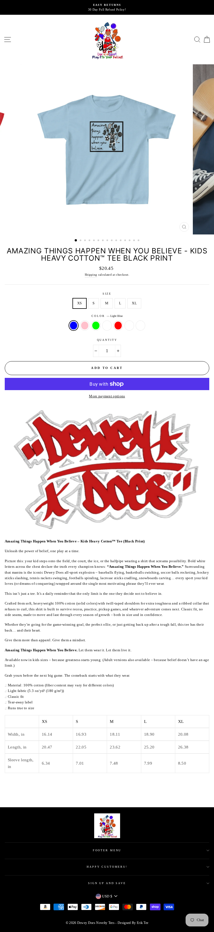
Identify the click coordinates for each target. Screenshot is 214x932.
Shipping (91, 274)
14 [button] (134, 240)
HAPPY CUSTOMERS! (107, 866)
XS (79, 303)
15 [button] (139, 240)
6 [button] (99, 240)
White (140, 325)
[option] (107, 7)
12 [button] (125, 240)
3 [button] (85, 240)
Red (118, 325)
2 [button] (81, 240)
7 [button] (103, 240)
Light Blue (73, 325)
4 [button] (90, 240)
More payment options (107, 396)
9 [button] (112, 240)
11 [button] (121, 240)
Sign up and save (107, 883)
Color (106, 315)
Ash (107, 325)
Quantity (107, 339)
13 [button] (130, 240)
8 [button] (107, 240)
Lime (95, 325)
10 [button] (116, 240)
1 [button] (76, 240)
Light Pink (84, 325)
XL (134, 303)
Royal (129, 325)
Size (107, 293)
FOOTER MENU (107, 850)
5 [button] (94, 240)
